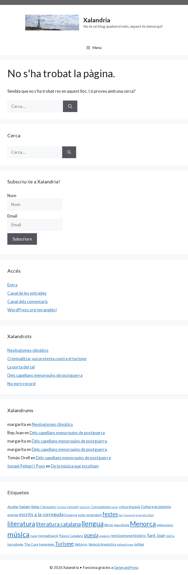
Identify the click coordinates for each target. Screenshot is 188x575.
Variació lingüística (102, 544)
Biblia (35, 507)
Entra (12, 284)
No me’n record (21, 383)
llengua (93, 523)
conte (114, 507)
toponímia (46, 544)
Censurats (48, 507)
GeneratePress (126, 567)
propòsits (104, 535)
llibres (108, 525)
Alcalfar (13, 507)
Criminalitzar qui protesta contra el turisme (46, 358)
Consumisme (100, 507)
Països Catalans (71, 536)
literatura (21, 524)
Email (12, 215)
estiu (81, 515)
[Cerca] (70, 106)
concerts (85, 507)
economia (162, 506)
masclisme (121, 525)
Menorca (143, 524)
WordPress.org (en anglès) (32, 309)
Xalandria (96, 20)
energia (12, 515)
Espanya (70, 515)
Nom (11, 195)
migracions (165, 525)
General (129, 515)
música (18, 534)
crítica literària (129, 507)
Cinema (61, 507)
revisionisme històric (128, 535)
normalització (48, 536)
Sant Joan (156, 535)
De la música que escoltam (75, 466)
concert (73, 507)
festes (110, 514)
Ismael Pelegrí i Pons (26, 466)
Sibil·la (170, 535)
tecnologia (15, 544)
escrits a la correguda (41, 514)
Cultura (147, 506)
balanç (25, 506)
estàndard (94, 515)
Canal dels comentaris (27, 301)
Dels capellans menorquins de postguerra (44, 375)
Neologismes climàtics (27, 350)
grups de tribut (144, 515)
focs (121, 515)
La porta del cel (21, 367)
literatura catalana (58, 524)
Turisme (64, 543)
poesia (91, 535)
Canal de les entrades (27, 293)
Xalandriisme (125, 544)
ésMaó (139, 544)
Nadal (33, 535)
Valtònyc (81, 544)
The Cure (31, 544)
